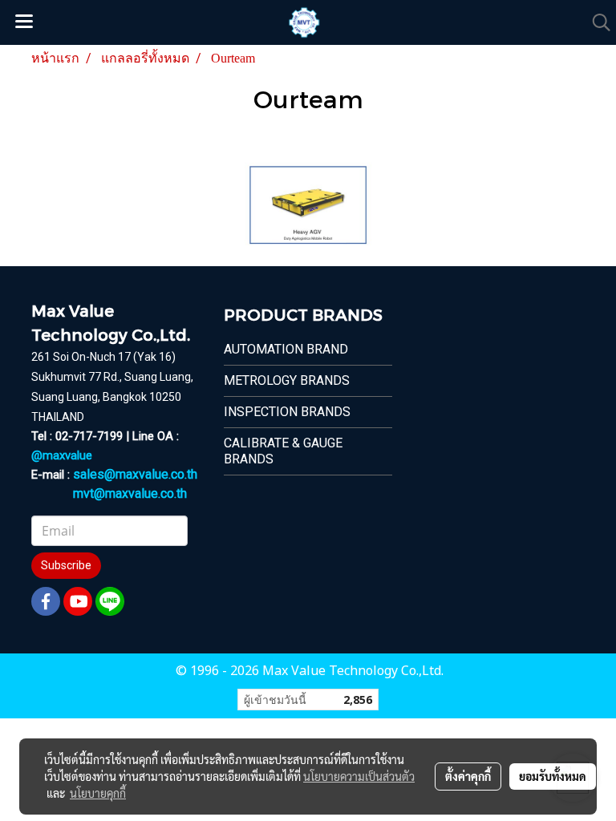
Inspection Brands (287, 411)
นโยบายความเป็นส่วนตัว (359, 776)
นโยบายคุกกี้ (98, 793)
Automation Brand (286, 349)
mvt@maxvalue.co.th (130, 493)
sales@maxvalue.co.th (135, 474)
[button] (596, 22)
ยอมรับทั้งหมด (552, 776)
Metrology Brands (287, 380)
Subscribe (66, 565)
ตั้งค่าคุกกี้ (468, 776)
